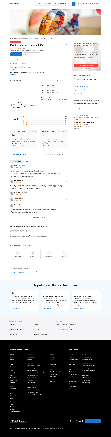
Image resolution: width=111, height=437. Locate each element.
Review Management (32, 368)
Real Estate (53, 376)
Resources (71, 367)
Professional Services (87, 359)
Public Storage (53, 374)
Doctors (11, 332)
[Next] (65, 254)
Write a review (82, 4)
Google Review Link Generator (89, 370)
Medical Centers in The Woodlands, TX (66, 324)
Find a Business (85, 375)
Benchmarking (13, 396)
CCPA (42, 428)
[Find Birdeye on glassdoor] (82, 421)
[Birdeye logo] (15, 4)
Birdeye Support (86, 380)
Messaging (13, 388)
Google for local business (33, 365)
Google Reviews (31, 382)
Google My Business (32, 385)
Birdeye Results (73, 384)
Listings (12, 357)
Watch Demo (72, 362)
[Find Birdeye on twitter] (71, 421)
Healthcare (25, 38)
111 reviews (22, 48)
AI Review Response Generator (89, 368)
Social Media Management (34, 394)
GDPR (35, 428)
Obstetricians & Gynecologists (40, 334)
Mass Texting (13, 380)
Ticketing (12, 398)
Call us (79, 83)
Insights (12, 393)
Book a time (72, 364)
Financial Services (54, 362)
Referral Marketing (31, 377)
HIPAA (38, 428)
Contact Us (72, 388)
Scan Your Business (86, 373)
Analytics (12, 406)
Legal (51, 369)
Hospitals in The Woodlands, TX (64, 329)
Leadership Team (73, 359)
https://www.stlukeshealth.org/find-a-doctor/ (87, 90)
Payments (12, 382)
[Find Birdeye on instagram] (76, 421)
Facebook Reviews (32, 387)
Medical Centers (13, 327)
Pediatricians (35, 324)
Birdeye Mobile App (15, 414)
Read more (13, 74)
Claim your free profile (86, 65)
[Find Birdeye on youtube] (80, 421)
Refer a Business (86, 382)
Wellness (52, 381)
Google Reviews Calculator (88, 365)
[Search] (73, 4)
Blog (70, 369)
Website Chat (31, 380)
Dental (52, 359)
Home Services (54, 367)
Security (31, 428)
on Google (24, 165)
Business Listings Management (35, 390)
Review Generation (32, 370)
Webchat (12, 373)
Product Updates (73, 374)
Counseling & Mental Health (16, 329)
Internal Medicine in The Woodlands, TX (66, 332)
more (19, 143)
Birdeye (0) (31, 161)
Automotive (53, 357)
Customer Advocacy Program (89, 385)
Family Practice (13, 334)
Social (11, 375)
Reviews (12, 359)
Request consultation (33, 54)
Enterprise (30, 359)
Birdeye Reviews (73, 381)
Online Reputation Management (35, 373)
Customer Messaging (32, 375)
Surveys (12, 391)
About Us (71, 357)
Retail (51, 379)
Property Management (56, 371)
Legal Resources (73, 386)
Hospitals (34, 332)
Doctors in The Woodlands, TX (63, 327)
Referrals (12, 362)
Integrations (13, 409)
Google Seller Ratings (15, 367)
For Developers (85, 377)
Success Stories (73, 379)
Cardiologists (34, 38)
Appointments (14, 377)
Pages (11, 364)
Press (70, 371)
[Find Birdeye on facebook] (68, 421)
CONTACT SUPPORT (93, 421)
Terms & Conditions (15, 428)
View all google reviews (38, 217)
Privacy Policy (24, 428)
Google (81, 93)
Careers (71, 376)
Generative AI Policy (50, 428)
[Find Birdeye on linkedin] (73, 421)
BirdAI (11, 404)
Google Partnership (15, 411)
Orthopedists (35, 327)
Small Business (31, 357)
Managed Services (86, 357)
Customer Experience (32, 392)
